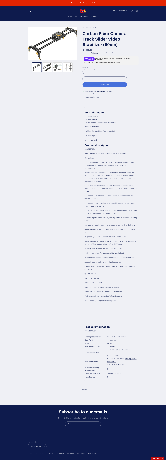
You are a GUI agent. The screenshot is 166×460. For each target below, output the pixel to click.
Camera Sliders (118, 364)
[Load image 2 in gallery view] (47, 67)
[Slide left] (30, 67)
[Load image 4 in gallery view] (68, 67)
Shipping (95, 53)
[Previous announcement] (28, 3)
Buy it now (105, 84)
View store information (92, 97)
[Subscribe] (99, 423)
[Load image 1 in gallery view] (37, 67)
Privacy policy (71, 453)
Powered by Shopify (49, 453)
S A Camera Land (37, 453)
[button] (30, 10)
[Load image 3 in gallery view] (57, 67)
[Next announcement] (138, 3)
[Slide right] (75, 67)
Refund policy (61, 453)
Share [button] (86, 389)
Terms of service (81, 453)
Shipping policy (92, 453)
